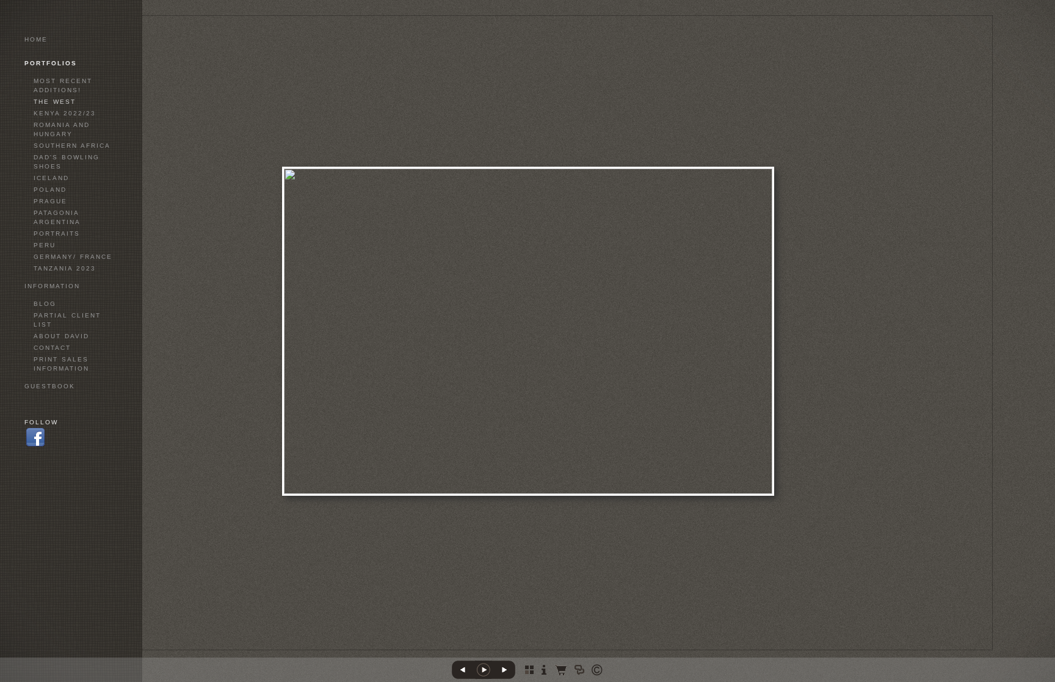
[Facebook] (35, 446)
